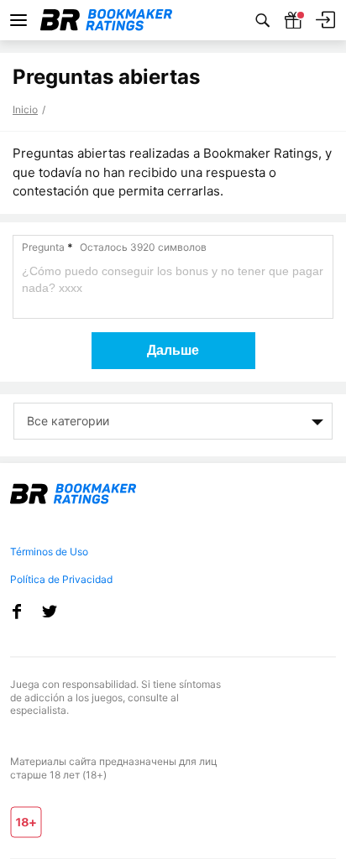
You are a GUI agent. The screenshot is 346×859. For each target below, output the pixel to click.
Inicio (25, 109)
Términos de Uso (49, 551)
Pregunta (114, 247)
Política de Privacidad (61, 579)
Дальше (173, 350)
